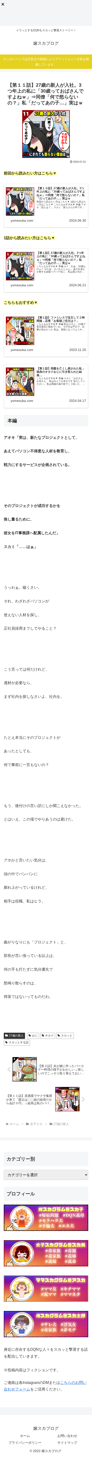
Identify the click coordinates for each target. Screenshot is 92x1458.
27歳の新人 (16, 1035)
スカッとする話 (19, 1042)
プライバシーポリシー (25, 1443)
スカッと (66, 1035)
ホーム (25, 1436)
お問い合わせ (67, 1436)
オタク (49, 1035)
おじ (35, 1035)
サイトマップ (67, 1443)
